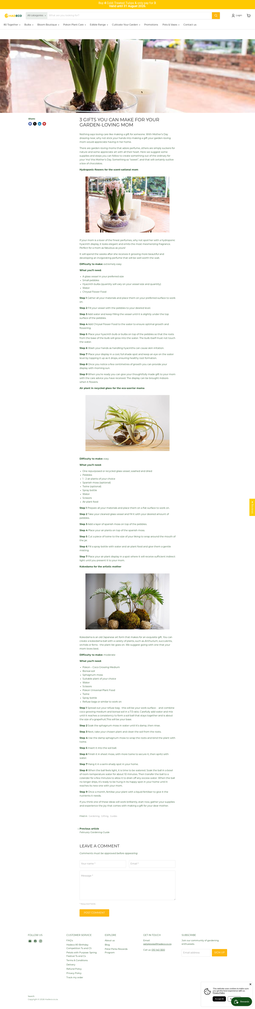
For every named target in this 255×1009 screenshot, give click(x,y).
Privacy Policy (73, 973)
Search (31, 996)
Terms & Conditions (77, 960)
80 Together (11, 25)
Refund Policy (74, 969)
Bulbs (28, 25)
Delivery (70, 965)
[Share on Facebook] (30, 124)
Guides (113, 816)
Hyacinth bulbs (91, 284)
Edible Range (98, 25)
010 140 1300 (158, 950)
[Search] (216, 15)
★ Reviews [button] (252, 507)
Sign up (219, 952)
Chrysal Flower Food (94, 292)
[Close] (250, 984)
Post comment (94, 913)
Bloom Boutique (47, 25)
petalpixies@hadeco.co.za (157, 944)
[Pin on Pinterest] (44, 124)
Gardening (94, 816)
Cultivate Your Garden (125, 25)
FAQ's (69, 941)
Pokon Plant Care (73, 25)
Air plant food (90, 502)
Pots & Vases (170, 25)
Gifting (104, 816)
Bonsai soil (88, 671)
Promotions (151, 25)
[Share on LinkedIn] (39, 124)
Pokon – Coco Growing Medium (101, 667)
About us (110, 941)
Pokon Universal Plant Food (99, 690)
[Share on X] (35, 124)
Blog (107, 945)
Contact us (189, 25)
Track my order (74, 978)
